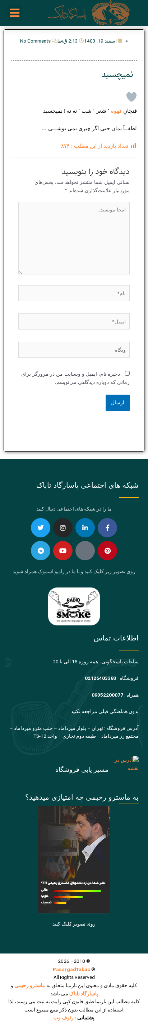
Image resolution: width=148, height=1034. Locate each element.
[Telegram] (40, 550)
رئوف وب (64, 1017)
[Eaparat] (85, 550)
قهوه (116, 111)
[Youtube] (63, 550)
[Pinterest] (107, 550)
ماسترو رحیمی (29, 985)
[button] (15, 13)
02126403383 (100, 678)
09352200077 (107, 695)
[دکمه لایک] (131, 97)
